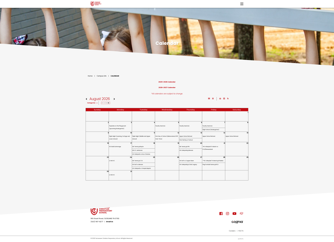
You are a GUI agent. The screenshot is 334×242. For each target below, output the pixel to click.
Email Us (109, 222)
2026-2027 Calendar (167, 87)
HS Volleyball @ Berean (186, 150)
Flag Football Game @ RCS (210, 164)
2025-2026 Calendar (167, 82)
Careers (232, 231)
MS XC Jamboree (137, 150)
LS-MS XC (112, 161)
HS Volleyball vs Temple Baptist (141, 168)
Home (90, 76)
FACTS (240, 231)
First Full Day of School (186, 140)
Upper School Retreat (186, 136)
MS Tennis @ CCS (137, 161)
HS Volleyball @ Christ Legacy (188, 164)
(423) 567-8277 (97, 222)
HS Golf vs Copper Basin (187, 161)
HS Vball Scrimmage (115, 146)
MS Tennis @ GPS (185, 146)
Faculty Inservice (160, 126)
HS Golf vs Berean (137, 164)
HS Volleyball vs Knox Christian (141, 154)
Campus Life (101, 76)
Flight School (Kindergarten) (211, 129)
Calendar (115, 76)
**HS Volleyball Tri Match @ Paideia (213, 161)
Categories (91, 103)
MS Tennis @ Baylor (138, 146)
